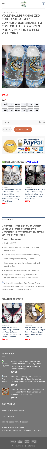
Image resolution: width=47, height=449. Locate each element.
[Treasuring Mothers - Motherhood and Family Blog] (23, 4)
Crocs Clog (13, 13)
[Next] (45, 187)
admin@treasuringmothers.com (15, 422)
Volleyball (32, 161)
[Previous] (1, 187)
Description (7, 220)
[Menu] (3, 4)
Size (4, 100)
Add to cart (23, 129)
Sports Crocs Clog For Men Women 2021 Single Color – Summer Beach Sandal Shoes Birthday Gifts (35, 332)
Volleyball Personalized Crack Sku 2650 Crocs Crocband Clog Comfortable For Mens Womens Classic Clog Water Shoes (11, 195)
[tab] (23, 219)
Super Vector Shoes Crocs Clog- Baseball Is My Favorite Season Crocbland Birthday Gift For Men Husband (11, 332)
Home (4, 13)
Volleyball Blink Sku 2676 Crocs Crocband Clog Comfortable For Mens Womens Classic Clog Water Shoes (35, 194)
